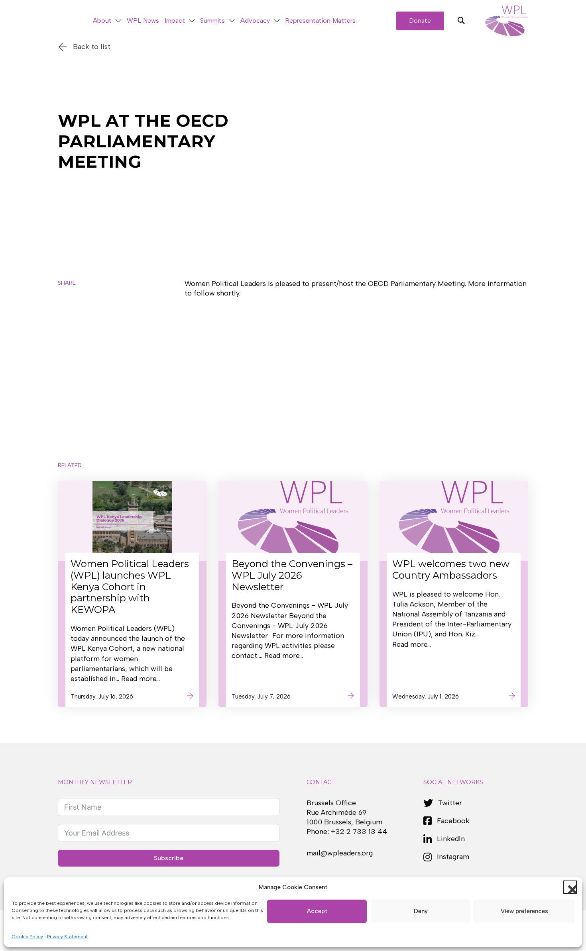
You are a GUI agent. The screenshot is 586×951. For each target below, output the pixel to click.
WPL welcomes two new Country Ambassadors (450, 569)
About (102, 20)
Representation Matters (320, 20)
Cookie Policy (27, 936)
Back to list (91, 46)
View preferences (524, 911)
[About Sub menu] (118, 21)
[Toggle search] (461, 21)
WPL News (143, 20)
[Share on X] (68, 309)
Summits (212, 20)
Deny (421, 911)
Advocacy (255, 20)
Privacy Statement (67, 936)
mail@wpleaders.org (340, 853)
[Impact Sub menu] (192, 21)
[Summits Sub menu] (231, 21)
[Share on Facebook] (68, 332)
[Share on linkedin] (68, 355)
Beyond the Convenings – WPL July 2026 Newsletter (292, 575)
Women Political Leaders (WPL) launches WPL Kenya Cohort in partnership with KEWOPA (130, 586)
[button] (570, 887)
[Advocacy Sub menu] (276, 21)
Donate (420, 20)
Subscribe (168, 858)
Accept (317, 911)
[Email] (68, 378)
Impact (175, 20)
